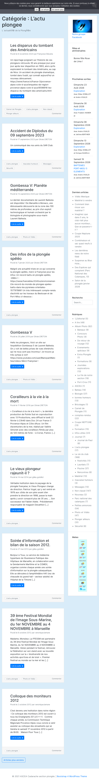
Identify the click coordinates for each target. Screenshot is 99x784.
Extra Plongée (84, 354)
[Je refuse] (95, 7)
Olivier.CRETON (45, 139)
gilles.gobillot (38, 477)
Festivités (81, 460)
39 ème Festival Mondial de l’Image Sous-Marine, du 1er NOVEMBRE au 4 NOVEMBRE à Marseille (31, 622)
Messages (47, 164)
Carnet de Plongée (13, 109)
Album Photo (81, 326)
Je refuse (45, 9)
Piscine (80, 468)
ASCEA (78, 386)
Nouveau (79, 494)
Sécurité (9, 168)
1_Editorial (80, 318)
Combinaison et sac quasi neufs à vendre (83, 243)
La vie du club (81, 454)
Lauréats (81, 464)
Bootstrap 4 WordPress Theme (72, 776)
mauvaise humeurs (30, 164)
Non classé (47, 109)
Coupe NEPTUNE (83, 422)
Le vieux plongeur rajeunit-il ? (25, 471)
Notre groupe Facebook (78, 36)
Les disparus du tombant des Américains (31, 47)
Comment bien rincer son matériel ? (82, 207)
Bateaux (81, 329)
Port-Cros (82, 382)
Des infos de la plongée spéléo (30, 256)
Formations (82, 361)
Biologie (79, 393)
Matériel (79, 476)
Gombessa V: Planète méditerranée (28, 187)
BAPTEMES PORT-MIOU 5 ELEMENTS (80, 168)
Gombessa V (21, 332)
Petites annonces (83, 505)
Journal (78, 437)
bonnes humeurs (83, 397)
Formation (80, 429)
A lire (77, 322)
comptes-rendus (83, 415)
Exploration (79, 91)
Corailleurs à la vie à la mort (29, 399)
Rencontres (82, 472)
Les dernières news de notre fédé (82, 253)
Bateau (78, 390)
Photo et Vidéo (29, 237)
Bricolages (80, 404)
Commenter (56, 113)
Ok (37, 9)
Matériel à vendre (83, 200)
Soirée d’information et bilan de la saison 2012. (30, 542)
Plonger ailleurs (12, 113)
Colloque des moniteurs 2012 (30, 698)
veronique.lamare (42, 633)
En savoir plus (57, 9)
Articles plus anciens (14, 760)
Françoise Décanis (45, 54)
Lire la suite (16, 96)
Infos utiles (80, 433)
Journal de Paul (84, 440)
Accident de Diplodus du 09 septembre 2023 (31, 133)
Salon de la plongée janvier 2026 (82, 283)
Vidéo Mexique (82, 196)
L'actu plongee (32, 109)
